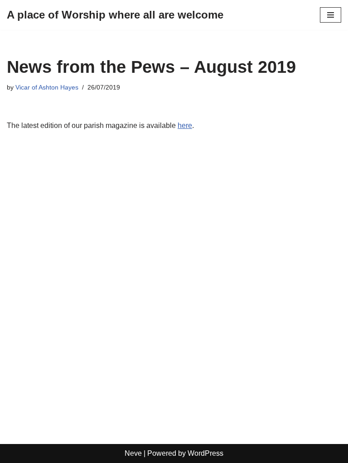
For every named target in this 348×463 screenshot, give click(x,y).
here (185, 125)
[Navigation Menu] (330, 15)
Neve (133, 453)
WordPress (205, 453)
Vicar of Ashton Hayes (46, 87)
